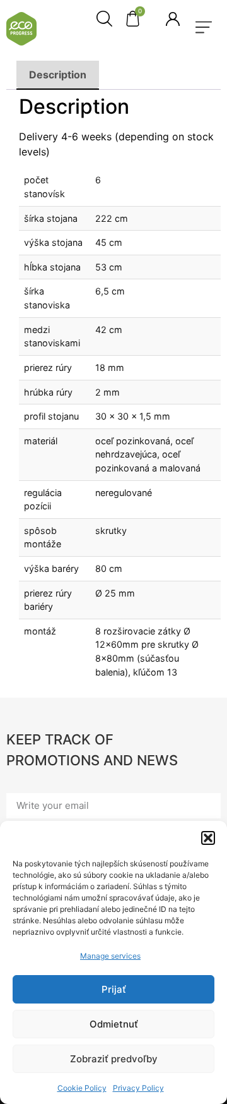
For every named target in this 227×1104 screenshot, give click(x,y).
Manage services (110, 956)
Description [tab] (57, 74)
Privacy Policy (138, 1088)
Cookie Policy (82, 1088)
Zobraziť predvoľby (114, 1059)
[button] (208, 838)
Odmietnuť (114, 1024)
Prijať (114, 989)
